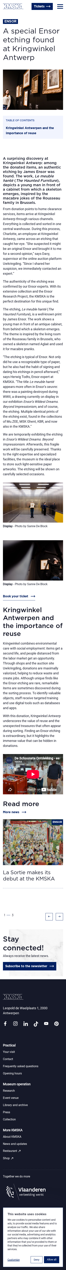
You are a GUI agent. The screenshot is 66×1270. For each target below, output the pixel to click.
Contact (8, 1059)
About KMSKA (12, 1136)
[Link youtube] (46, 1023)
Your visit (9, 1052)
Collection (9, 1119)
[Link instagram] (15, 1023)
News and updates (15, 1144)
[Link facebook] (5, 1023)
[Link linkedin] (25, 1023)
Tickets (39, 6)
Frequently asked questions (20, 1066)
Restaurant (12, 1151)
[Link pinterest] (56, 1023)
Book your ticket (15, 596)
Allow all (51, 1259)
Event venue (11, 1098)
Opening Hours (14, 15)
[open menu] (60, 6)
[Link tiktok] (36, 1023)
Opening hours (12, 1073)
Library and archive (15, 1105)
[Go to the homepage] (13, 6)
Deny (36, 1259)
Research (9, 1090)
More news (11, 812)
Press (6, 1112)
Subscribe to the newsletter (26, 966)
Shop (8, 1158)
